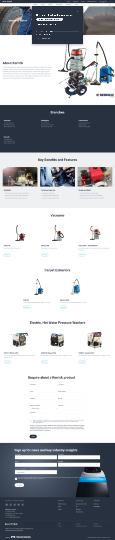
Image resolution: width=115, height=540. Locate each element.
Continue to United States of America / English (48, 19)
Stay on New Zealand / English (45, 24)
